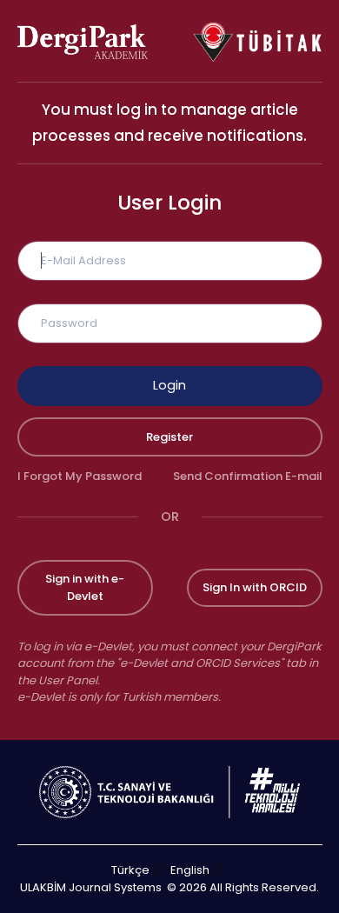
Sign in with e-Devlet (84, 587)
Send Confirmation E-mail (247, 476)
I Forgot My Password (79, 476)
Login (169, 385)
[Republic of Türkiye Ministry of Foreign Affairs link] (169, 791)
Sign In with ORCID (255, 587)
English (189, 870)
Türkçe (130, 870)
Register (169, 437)
